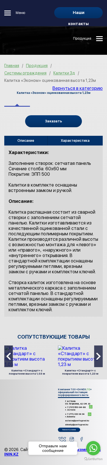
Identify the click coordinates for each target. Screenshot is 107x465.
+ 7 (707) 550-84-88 (75, 408)
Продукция (82, 39)
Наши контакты (78, 14)
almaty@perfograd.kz (76, 424)
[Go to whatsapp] (93, 448)
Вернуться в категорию (78, 88)
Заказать (53, 121)
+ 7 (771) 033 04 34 (74, 415)
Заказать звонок (69, 429)
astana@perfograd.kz (77, 420)
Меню (20, 13)
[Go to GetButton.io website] (93, 459)
